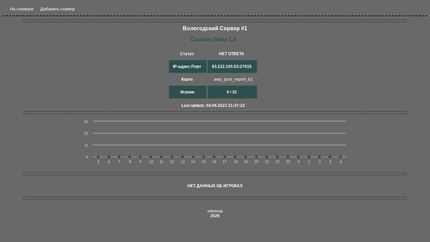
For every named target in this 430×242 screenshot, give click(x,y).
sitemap (215, 211)
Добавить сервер (57, 9)
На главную (22, 9)
